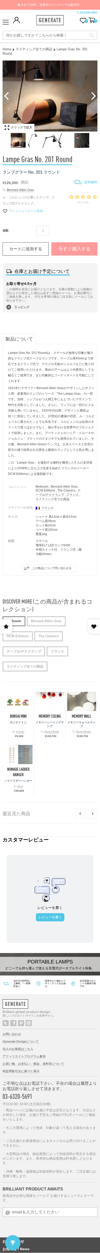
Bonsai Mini (18, 716)
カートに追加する (25, 249)
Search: (91, 35)
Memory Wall (81, 716)
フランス (72, 495)
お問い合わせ (12, 1034)
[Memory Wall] (81, 701)
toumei (20, 731)
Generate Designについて (21, 1041)
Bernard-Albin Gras (20, 190)
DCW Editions (45, 490)
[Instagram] (29, 1023)
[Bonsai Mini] (18, 701)
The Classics (66, 490)
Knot (20, 786)
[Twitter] (6, 1023)
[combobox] (50, 35)
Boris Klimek (52, 731)
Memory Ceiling (50, 716)
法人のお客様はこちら (18, 1049)
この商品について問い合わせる (52, 568)
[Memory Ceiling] (49, 701)
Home (7, 49)
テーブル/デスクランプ (58, 493)
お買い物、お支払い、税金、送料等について (33, 1064)
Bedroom (42, 486)
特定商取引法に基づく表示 (21, 1071)
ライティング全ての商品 (34, 49)
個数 (6, 230)
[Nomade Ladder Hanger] (18, 754)
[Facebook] (13, 1023)
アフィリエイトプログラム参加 (24, 1056)
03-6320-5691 (88, 12)
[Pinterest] (21, 1023)
